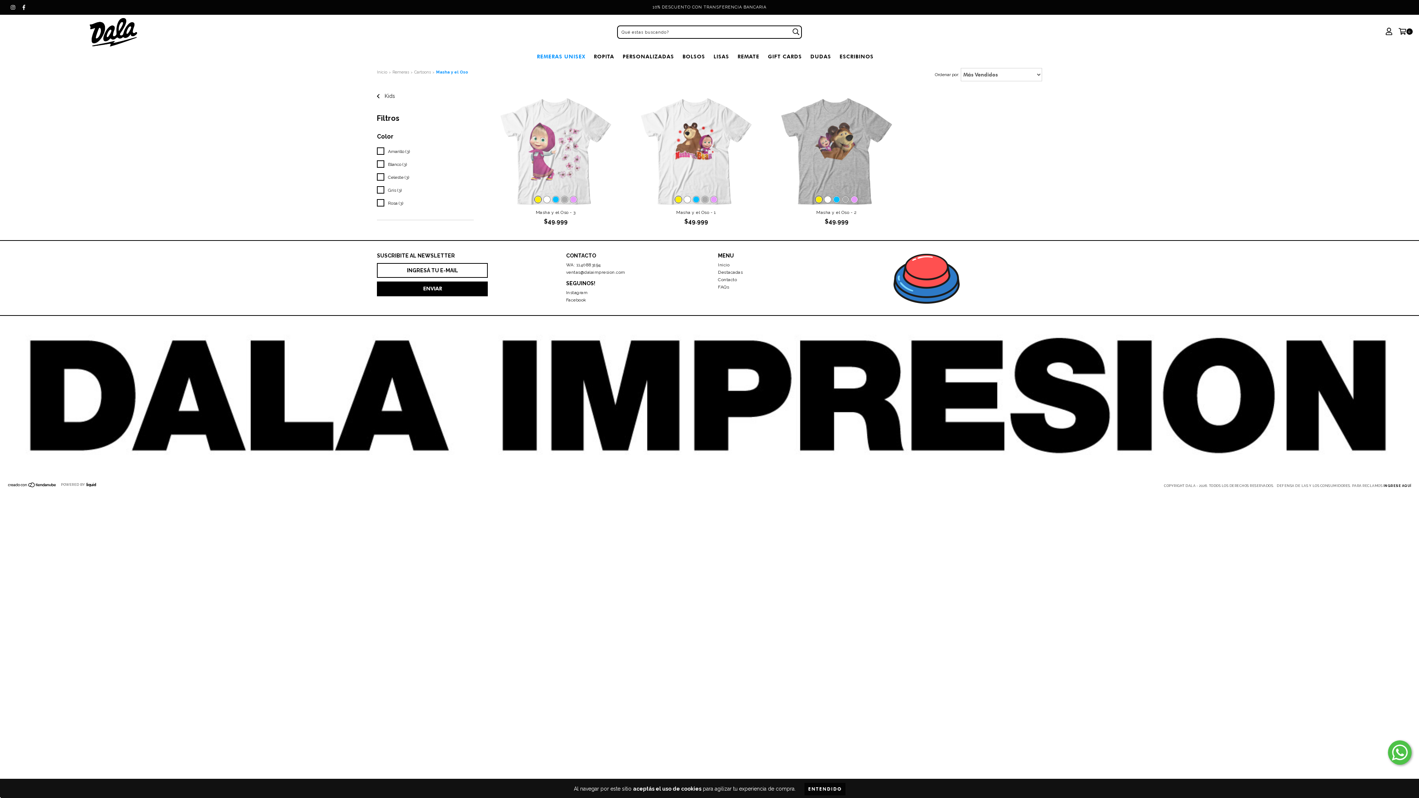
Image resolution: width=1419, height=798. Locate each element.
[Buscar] (796, 32)
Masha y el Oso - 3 (556, 212)
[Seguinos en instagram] (12, 7)
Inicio (382, 72)
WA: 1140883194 (583, 264)
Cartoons (422, 72)
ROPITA (604, 57)
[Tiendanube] (32, 486)
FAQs (723, 287)
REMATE (748, 57)
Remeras (400, 72)
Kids (389, 96)
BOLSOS (694, 57)
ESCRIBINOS (857, 57)
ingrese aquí (1398, 486)
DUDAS (820, 57)
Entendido (825, 789)
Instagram (577, 292)
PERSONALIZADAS (648, 57)
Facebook (576, 300)
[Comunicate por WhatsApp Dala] (1400, 752)
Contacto (727, 279)
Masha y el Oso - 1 (696, 212)
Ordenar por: (947, 74)
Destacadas (730, 272)
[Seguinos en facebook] (24, 7)
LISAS (721, 57)
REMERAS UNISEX (561, 57)
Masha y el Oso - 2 (836, 212)
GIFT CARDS (785, 57)
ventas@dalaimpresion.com (595, 272)
